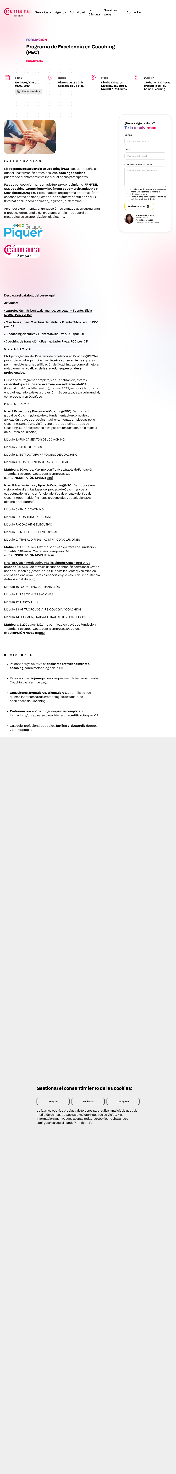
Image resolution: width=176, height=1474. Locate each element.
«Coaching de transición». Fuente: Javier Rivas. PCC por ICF (45, 341)
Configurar (123, 1101)
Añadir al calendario (31, 91)
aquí (51, 295)
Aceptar (53, 1101)
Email (127, 149)
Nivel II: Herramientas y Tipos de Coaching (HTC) (38, 485)
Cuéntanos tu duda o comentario (139, 164)
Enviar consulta (136, 206)
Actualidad (77, 12)
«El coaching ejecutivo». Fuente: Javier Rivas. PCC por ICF (44, 334)
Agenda (60, 12)
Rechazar (88, 1101)
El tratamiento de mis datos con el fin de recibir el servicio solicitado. (148, 198)
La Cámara (94, 12)
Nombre (128, 135)
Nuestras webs (110, 12)
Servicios (41, 12)
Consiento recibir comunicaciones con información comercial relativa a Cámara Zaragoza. (148, 192)
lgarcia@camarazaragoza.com (147, 222)
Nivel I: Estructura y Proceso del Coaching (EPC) (37, 411)
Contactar (133, 12)
